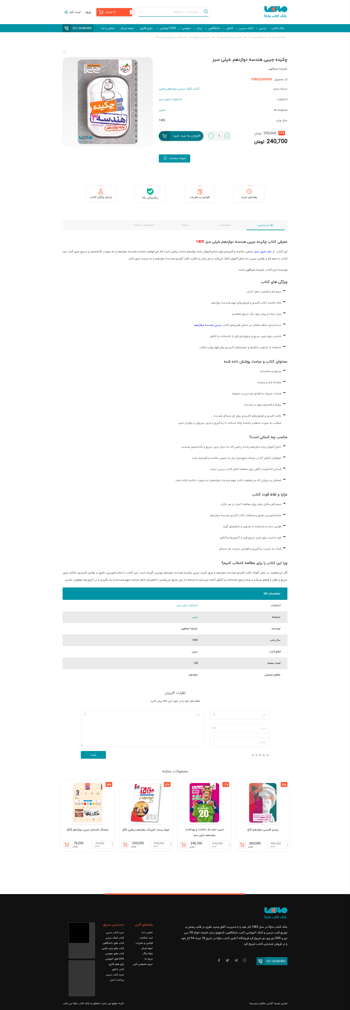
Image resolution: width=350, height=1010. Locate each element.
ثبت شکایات (146, 937)
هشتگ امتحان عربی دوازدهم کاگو (87, 830)
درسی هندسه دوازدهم (208, 325)
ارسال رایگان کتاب (101, 197)
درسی (262, 28)
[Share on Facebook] (71, 52)
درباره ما (149, 959)
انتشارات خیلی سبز (187, 605)
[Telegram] (236, 961)
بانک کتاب (277, 28)
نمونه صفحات (177, 158)
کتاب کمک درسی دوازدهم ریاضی (173, 37)
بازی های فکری (116, 964)
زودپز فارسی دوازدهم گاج (262, 830)
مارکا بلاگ (148, 953)
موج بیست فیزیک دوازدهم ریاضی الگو (146, 830)
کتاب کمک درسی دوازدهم (203, 37)
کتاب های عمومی (114, 953)
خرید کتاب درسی (115, 932)
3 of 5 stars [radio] (260, 755)
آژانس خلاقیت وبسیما (261, 1003)
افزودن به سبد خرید (187, 136)
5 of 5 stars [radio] (252, 755)
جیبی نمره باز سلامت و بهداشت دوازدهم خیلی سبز (204, 832)
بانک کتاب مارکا (278, 37)
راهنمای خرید (249, 197)
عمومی (186, 28)
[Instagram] (244, 961)
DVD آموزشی (168, 28)
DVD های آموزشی (114, 959)
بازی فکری (146, 28)
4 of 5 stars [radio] (256, 755)
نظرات (184, 225)
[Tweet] (86, 52)
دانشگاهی (214, 28)
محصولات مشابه (144, 225)
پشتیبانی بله (150, 198)
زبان (199, 28)
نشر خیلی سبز (263, 252)
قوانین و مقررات (200, 197)
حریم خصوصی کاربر (143, 964)
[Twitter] (227, 961)
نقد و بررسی (265, 225)
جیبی (194, 617)
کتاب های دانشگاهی (113, 943)
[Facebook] (219, 961)
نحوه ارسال (127, 28)
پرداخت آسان (117, 980)
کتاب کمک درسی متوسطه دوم (233, 37)
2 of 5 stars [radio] (263, 755)
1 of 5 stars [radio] (267, 755)
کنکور (229, 28)
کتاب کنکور (118, 969)
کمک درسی (246, 28)
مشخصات (225, 225)
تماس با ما (107, 28)
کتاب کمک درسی (259, 37)
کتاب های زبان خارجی (113, 948)
